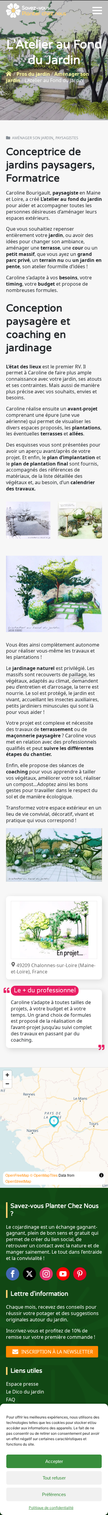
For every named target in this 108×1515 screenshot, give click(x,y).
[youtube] (63, 1273)
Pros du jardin (33, 74)
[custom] (79, 1273)
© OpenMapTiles (44, 1175)
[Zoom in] (7, 1075)
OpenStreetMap (18, 1181)
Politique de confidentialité (51, 1507)
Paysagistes (67, 138)
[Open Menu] (97, 10)
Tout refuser (54, 1477)
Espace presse (22, 1384)
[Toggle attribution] (101, 1175)
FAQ (10, 1400)
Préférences (54, 1494)
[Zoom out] (7, 1083)
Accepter (54, 1461)
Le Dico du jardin (25, 1392)
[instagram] (46, 1273)
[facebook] (12, 1273)
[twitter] (29, 1273)
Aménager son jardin (32, 137)
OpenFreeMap (17, 1175)
